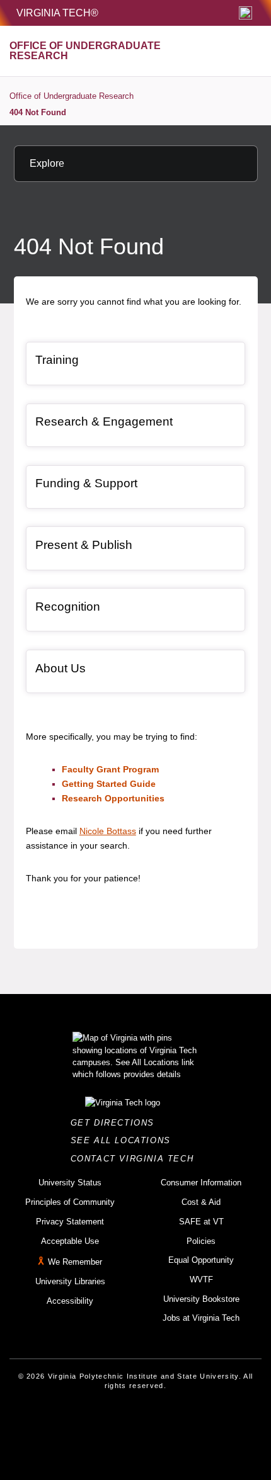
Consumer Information (201, 1182)
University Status (69, 1182)
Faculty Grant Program (110, 769)
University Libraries (70, 1281)
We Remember (75, 1262)
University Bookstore (201, 1299)
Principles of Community (70, 1202)
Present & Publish (83, 544)
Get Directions (116, 1122)
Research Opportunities (113, 798)
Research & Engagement (104, 421)
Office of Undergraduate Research (71, 96)
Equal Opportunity (201, 1260)
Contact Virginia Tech (136, 1158)
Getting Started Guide (109, 784)
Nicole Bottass (107, 831)
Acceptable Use (70, 1241)
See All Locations (124, 1140)
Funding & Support (86, 483)
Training (57, 359)
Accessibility (70, 1301)
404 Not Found (37, 112)
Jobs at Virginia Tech (201, 1318)
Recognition (67, 606)
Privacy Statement (70, 1221)
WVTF (201, 1279)
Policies (201, 1241)
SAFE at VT (201, 1221)
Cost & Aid (201, 1202)
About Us (60, 668)
